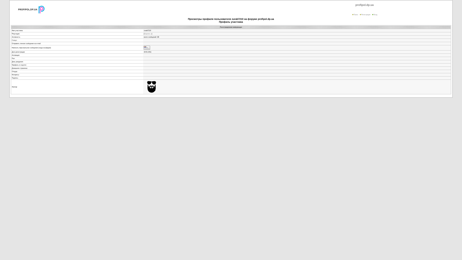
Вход (375, 15)
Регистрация (365, 15)
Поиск (356, 15)
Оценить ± (148, 34)
